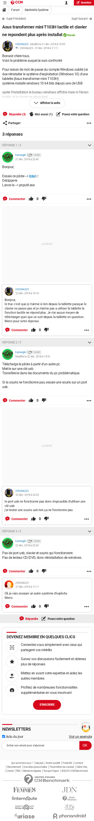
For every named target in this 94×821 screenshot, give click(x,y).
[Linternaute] (24, 798)
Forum (15, 10)
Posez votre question (75, 114)
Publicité (67, 763)
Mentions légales (32, 770)
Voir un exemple (80, 737)
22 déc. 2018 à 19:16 (27, 293)
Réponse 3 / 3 (11, 531)
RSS (18, 770)
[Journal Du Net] (69, 790)
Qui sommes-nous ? (22, 763)
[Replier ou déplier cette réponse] (89, 145)
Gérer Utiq (82, 766)
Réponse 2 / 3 (11, 342)
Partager (14, 123)
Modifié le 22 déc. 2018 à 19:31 (32, 356)
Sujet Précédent (16, 18)
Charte (10, 770)
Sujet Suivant (79, 18)
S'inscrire (47, 704)
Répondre (31, 619)
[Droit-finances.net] (69, 798)
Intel (32, 176)
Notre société (53, 763)
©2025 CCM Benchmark (74, 770)
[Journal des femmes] (24, 790)
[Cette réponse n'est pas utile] (44, 199)
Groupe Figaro (51, 770)
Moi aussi (44, 114)
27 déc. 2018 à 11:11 (46, 48)
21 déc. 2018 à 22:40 (26, 159)
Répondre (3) (17, 114)
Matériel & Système (37, 10)
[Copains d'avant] (24, 807)
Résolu (71, 35)
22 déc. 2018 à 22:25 (27, 494)
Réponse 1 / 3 (11, 145)
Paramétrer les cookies (62, 766)
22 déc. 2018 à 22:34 (26, 545)
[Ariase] (24, 816)
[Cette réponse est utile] (31, 199)
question (86, 2)
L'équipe (39, 763)
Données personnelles (35, 766)
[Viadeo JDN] (69, 807)
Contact (78, 763)
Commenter (16, 199)
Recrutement (14, 766)
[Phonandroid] (69, 816)
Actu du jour (14, 737)
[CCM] (17, 2)
